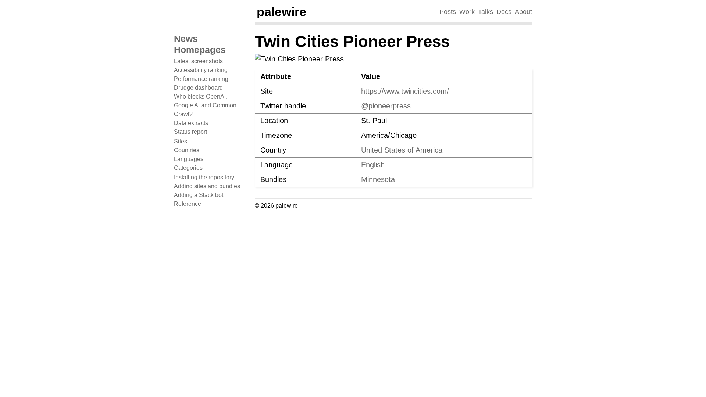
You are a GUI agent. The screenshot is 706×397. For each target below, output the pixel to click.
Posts (447, 11)
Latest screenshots (198, 61)
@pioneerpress (386, 106)
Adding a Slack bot (198, 195)
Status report (190, 132)
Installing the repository (204, 177)
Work (467, 11)
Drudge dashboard (198, 88)
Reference (187, 204)
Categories (188, 168)
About (523, 11)
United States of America (401, 150)
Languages (188, 159)
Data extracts (191, 123)
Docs (503, 11)
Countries (186, 150)
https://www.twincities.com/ (405, 91)
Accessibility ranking (201, 70)
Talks (485, 11)
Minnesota (378, 179)
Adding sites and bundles (207, 186)
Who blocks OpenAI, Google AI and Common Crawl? (205, 105)
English (373, 165)
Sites (180, 141)
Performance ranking (201, 79)
